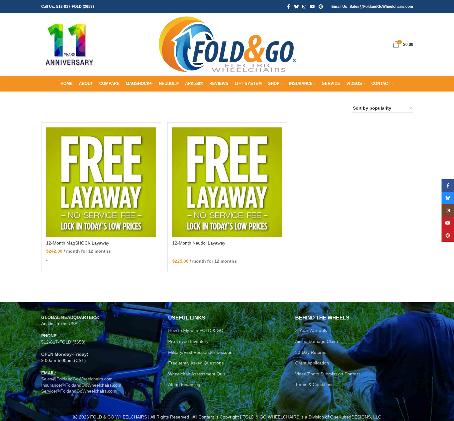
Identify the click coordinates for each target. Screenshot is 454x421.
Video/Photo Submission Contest (327, 373)
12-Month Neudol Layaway (198, 242)
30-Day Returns (310, 352)
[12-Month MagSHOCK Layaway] (101, 182)
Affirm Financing (184, 384)
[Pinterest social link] (321, 6)
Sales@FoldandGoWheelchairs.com (77, 378)
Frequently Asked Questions (196, 362)
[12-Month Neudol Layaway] (227, 182)
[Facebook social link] (288, 6)
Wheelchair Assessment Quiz (197, 373)
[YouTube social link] (312, 6)
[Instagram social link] (304, 6)
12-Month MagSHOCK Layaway (77, 242)
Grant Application (312, 362)
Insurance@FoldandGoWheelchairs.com (81, 385)
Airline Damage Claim (316, 341)
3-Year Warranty (311, 330)
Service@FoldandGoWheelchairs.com (78, 391)
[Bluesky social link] (296, 6)
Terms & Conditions (314, 384)
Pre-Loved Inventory (188, 341)
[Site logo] (69, 44)
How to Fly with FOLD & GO (195, 330)
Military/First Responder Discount (201, 352)
